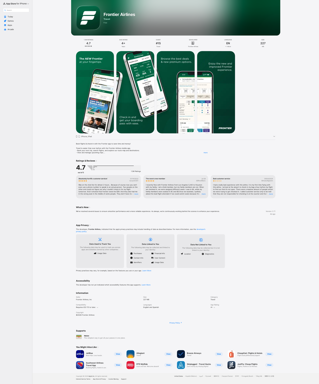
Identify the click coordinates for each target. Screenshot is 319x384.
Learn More (146, 271)
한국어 (237, 376)
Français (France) (227, 376)
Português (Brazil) (247, 376)
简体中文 (216, 376)
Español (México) (191, 376)
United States (178, 376)
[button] (16, 17)
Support (123, 379)
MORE (136, 194)
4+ (212, 307)
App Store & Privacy (99, 379)
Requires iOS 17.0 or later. (86, 307)
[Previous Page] (73, 187)
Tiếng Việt (259, 376)
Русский (208, 376)
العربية (201, 376)
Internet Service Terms (83, 379)
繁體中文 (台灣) (269, 376)
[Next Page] (278, 187)
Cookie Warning (113, 379)
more (206, 153)
